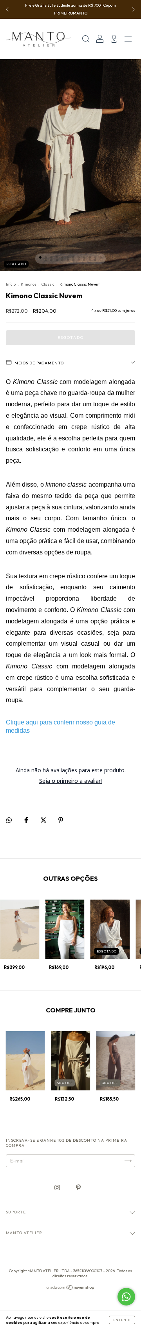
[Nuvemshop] (70, 1288)
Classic (48, 284)
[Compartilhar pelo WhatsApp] (9, 820)
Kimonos (28, 284)
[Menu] (128, 40)
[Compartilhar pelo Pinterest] (61, 820)
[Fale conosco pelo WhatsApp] (126, 1296)
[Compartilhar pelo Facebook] (27, 820)
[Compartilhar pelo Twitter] (44, 820)
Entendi (122, 1320)
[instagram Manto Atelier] (57, 1188)
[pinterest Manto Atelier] (78, 1188)
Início (11, 284)
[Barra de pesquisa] (86, 40)
